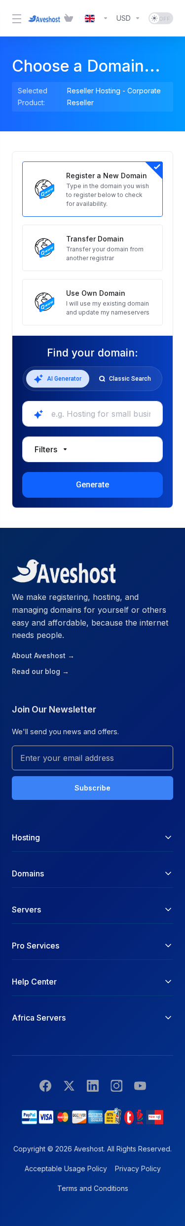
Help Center (34, 982)
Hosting (26, 837)
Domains (28, 873)
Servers (26, 909)
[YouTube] (140, 1085)
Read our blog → (40, 671)
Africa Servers (39, 1018)
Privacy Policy (138, 1168)
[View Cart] (70, 18)
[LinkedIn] (93, 1085)
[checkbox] (37, 507)
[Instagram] (116, 1085)
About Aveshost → (43, 655)
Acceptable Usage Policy (66, 1168)
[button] (92, 449)
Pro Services (35, 945)
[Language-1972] (96, 18)
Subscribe (92, 788)
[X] (69, 1085)
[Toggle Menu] (14, 18)
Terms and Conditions (92, 1188)
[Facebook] (45, 1085)
